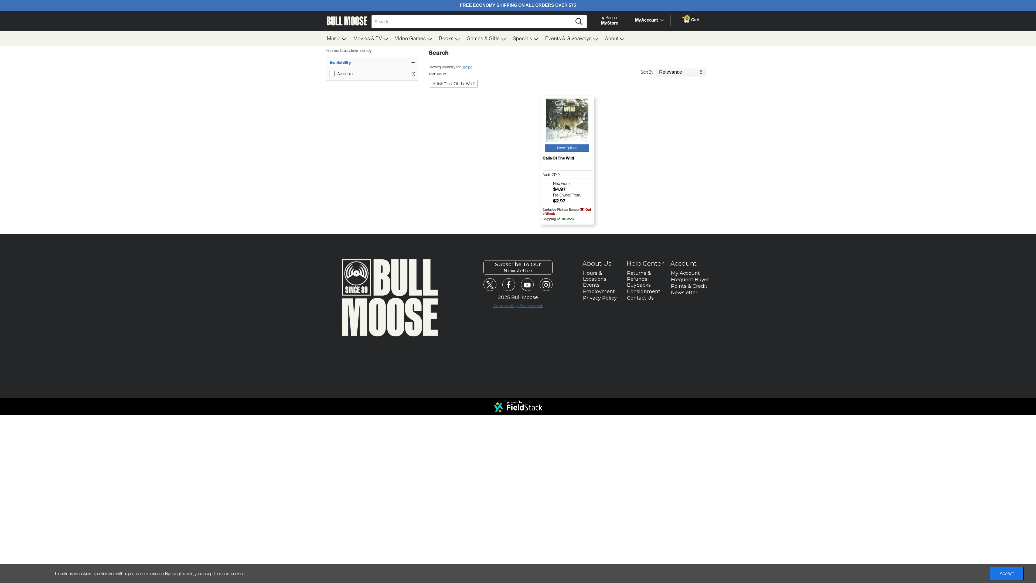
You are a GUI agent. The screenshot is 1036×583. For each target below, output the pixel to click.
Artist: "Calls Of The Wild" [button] (454, 83)
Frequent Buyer (690, 280)
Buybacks (639, 285)
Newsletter (684, 293)
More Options (567, 147)
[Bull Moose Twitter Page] (490, 284)
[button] (372, 62)
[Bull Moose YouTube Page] (527, 284)
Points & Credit (689, 286)
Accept (1007, 573)
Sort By (646, 72)
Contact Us (640, 298)
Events (591, 285)
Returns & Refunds (639, 276)
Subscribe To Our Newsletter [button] (518, 267)
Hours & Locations (594, 276)
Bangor (467, 67)
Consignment (643, 291)
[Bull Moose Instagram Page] (546, 284)
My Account (646, 20)
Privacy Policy (600, 298)
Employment (599, 291)
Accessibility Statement (518, 305)
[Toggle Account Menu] (662, 20)
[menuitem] (337, 38)
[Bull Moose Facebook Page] (509, 284)
